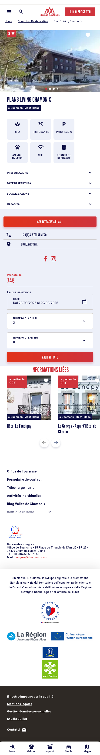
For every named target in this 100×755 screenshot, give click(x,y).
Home (8, 21)
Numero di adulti (25, 318)
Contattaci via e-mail (50, 222)
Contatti (13, 729)
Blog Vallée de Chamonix (26, 504)
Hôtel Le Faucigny (19, 426)
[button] (46, 89)
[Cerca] (21, 11)
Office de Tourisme (22, 471)
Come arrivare (29, 244)
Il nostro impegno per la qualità (30, 696)
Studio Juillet (17, 719)
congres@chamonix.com (31, 557)
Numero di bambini (25, 337)
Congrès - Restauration (33, 21)
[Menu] (9, 11)
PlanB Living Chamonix (68, 21)
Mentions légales (19, 704)
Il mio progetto (80, 11)
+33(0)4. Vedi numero (34, 235)
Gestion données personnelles (29, 711)
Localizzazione (18, 193)
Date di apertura (19, 183)
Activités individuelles (24, 496)
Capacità (13, 204)
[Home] (50, 12)
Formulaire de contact (24, 479)
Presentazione (17, 172)
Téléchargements (20, 487)
